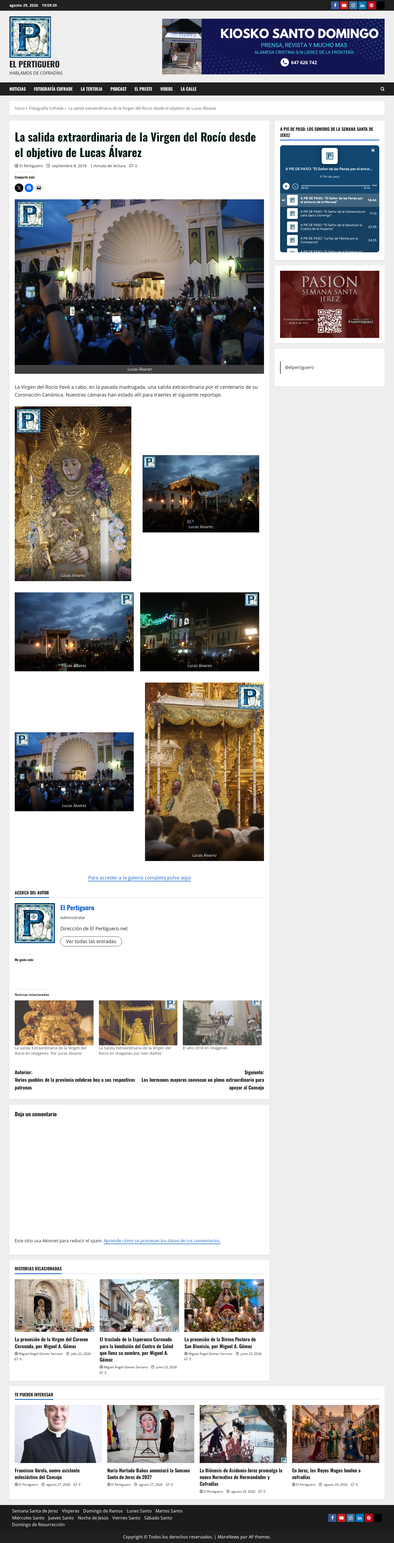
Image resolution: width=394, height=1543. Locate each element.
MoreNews (228, 1537)
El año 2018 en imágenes (205, 1047)
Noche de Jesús (93, 1518)
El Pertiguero (31, 165)
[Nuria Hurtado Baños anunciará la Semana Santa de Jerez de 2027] (150, 1434)
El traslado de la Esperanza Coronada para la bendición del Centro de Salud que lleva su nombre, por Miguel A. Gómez (136, 1349)
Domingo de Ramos (103, 1511)
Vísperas (70, 1511)
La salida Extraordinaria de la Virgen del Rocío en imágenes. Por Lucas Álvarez (51, 1050)
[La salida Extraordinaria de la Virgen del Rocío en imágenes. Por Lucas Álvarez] (54, 1022)
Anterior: (75, 1080)
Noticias (17, 89)
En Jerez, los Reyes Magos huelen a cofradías (326, 1473)
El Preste (143, 89)
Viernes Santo (126, 1518)
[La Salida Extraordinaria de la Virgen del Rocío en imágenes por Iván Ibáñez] (138, 1022)
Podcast (118, 89)
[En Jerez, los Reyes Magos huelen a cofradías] (335, 1434)
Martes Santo (169, 1511)
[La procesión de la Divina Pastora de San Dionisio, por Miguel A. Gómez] (224, 1305)
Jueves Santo (61, 1518)
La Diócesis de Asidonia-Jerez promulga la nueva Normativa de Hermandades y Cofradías (241, 1477)
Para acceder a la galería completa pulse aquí (139, 877)
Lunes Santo (139, 1511)
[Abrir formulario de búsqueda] (383, 89)
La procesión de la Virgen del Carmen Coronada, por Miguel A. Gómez (51, 1342)
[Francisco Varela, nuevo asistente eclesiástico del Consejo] (58, 1434)
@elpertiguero (299, 367)
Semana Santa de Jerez (35, 1511)
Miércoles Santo (28, 1518)
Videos (166, 89)
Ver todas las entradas (91, 941)
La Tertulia (91, 89)
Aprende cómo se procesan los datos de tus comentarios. (162, 1241)
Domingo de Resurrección (38, 1524)
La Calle (188, 89)
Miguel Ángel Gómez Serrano (41, 1353)
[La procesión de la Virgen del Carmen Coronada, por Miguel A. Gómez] (54, 1305)
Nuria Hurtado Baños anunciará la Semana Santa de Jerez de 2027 (148, 1473)
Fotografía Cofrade (53, 89)
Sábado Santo (158, 1518)
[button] (73, 493)
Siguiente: (203, 1080)
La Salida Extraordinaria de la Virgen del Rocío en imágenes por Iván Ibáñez (135, 1050)
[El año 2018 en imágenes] (222, 1022)
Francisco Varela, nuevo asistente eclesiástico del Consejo (47, 1473)
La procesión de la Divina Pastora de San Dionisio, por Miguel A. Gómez (220, 1342)
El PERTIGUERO (34, 64)
